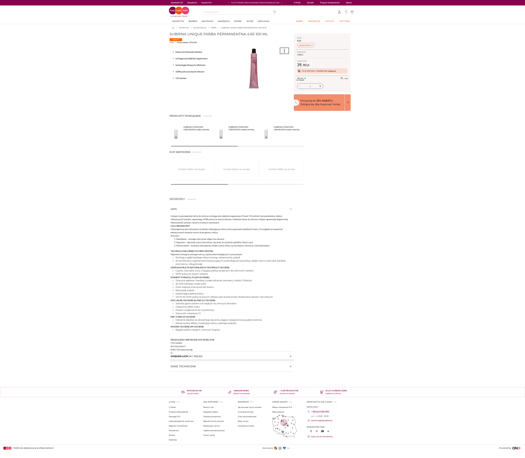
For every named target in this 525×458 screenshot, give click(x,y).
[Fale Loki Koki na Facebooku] (311, 431)
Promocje (314, 21)
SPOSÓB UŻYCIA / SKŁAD (186, 356)
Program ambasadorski (178, 412)
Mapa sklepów (278, 412)
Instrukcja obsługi (245, 412)
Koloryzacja (199, 28)
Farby (214, 28)
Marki (299, 21)
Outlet (330, 21)
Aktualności (174, 430)
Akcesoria (207, 21)
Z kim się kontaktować (247, 416)
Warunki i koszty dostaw (213, 421)
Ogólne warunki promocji (213, 430)
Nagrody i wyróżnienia (178, 426)
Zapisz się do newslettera (322, 436)
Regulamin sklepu (210, 412)
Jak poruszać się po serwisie (249, 407)
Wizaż (250, 21)
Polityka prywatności (212, 416)
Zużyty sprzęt (209, 435)
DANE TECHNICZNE (183, 366)
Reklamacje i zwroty (211, 426)
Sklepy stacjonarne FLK (282, 407)
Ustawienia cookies (246, 426)
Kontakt (310, 3)
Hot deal (344, 21)
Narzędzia (224, 21)
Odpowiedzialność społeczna (181, 421)
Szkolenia (263, 21)
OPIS (174, 209)
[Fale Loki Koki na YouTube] (322, 431)
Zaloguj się (332, 71)
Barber (193, 21)
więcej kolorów (305, 45)
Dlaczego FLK (174, 416)
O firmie (297, 3)
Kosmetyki (178, 21)
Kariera (172, 435)
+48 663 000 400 (320, 411)
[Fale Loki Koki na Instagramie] (316, 431)
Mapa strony (243, 421)
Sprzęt (238, 21)
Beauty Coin (208, 407)
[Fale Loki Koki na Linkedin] (328, 431)
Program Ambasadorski (329, 3)
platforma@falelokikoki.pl (321, 420)
